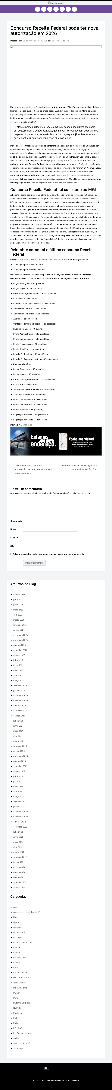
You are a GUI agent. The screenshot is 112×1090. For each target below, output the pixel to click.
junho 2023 (18, 781)
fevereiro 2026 (20, 625)
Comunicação (19, 932)
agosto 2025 (19, 655)
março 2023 (18, 796)
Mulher (16, 993)
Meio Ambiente (20, 988)
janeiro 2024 (19, 751)
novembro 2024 (20, 700)
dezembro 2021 (20, 867)
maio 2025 (18, 670)
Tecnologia (18, 1048)
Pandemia (17, 1013)
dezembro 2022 (20, 811)
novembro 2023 (20, 756)
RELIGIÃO (17, 1028)
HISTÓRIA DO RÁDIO (22, 977)
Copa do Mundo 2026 (23, 942)
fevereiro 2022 (20, 857)
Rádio (16, 1023)
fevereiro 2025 (20, 685)
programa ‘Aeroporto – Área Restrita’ (65, 160)
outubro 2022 (19, 822)
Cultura (16, 947)
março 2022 (18, 852)
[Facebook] (43, 9)
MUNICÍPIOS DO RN (22, 1003)
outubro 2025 (19, 645)
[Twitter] (49, 9)
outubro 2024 (19, 705)
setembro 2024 (20, 711)
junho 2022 (18, 837)
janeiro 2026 (19, 630)
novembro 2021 (20, 872)
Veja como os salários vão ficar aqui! (33, 243)
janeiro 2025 (19, 690)
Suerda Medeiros (60, 41)
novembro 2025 (20, 640)
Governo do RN (20, 972)
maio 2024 (18, 731)
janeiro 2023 (19, 806)
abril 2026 (17, 615)
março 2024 (18, 741)
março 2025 (18, 680)
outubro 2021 (19, 877)
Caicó (16, 922)
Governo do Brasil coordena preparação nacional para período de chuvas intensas (33, 469)
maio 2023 (18, 786)
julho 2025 (18, 660)
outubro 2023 (19, 761)
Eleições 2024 (19, 957)
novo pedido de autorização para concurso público (72, 198)
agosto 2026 (19, 594)
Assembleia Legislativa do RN (26, 912)
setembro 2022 (20, 827)
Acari (15, 907)
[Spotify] (62, 9)
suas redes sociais (72, 111)
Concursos (26, 425)
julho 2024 (18, 721)
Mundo (16, 998)
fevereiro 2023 (20, 801)
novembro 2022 (20, 817)
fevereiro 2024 (20, 746)
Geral (15, 967)
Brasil (15, 917)
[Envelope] (74, 9)
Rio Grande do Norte (22, 1033)
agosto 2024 (19, 716)
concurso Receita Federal (31, 107)
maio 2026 (18, 610)
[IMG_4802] (56, 441)
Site (12, 546)
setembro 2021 (20, 882)
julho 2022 (18, 832)
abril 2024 (17, 736)
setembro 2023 (20, 766)
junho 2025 (18, 665)
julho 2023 (18, 776)
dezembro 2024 (20, 695)
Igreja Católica (19, 983)
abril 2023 (17, 791)
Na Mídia (17, 1008)
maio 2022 (18, 842)
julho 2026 (18, 599)
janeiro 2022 (19, 862)
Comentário (16, 521)
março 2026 (18, 620)
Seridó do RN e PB (21, 1043)
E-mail (14, 538)
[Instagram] (37, 9)
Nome (14, 529)
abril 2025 (17, 675)
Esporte (16, 962)
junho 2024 (18, 726)
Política (16, 1018)
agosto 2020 (19, 887)
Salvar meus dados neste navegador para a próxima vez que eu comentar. (49, 554)
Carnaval (17, 927)
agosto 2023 (19, 771)
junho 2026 (18, 605)
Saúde (16, 1038)
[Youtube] (56, 9)
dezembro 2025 (20, 635)
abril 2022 (17, 847)
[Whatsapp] (68, 9)
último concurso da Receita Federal (47, 259)
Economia (18, 952)
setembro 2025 (20, 650)
